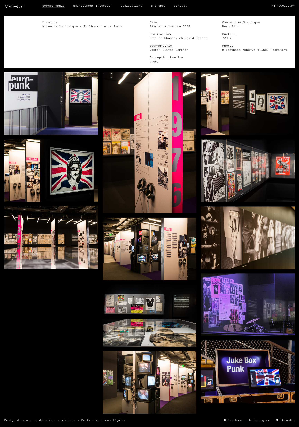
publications (132, 5)
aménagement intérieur (92, 5)
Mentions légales (110, 420)
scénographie (53, 5)
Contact (180, 5)
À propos (158, 5)
